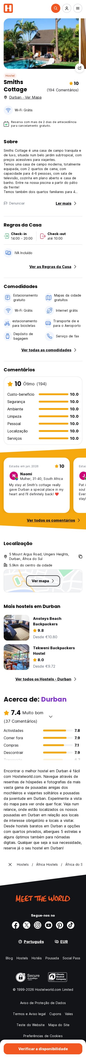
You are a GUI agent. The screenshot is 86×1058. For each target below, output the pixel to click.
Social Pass (71, 958)
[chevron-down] (50, 716)
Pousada (52, 958)
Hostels (22, 958)
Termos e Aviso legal (29, 1014)
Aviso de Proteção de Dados (43, 1003)
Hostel (10, 75)
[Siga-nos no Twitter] (26, 925)
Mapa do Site (58, 1025)
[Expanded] (10, 864)
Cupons (55, 1014)
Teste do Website (31, 1025)
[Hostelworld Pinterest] (59, 925)
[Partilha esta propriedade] (79, 68)
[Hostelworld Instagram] (37, 925)
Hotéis (37, 958)
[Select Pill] (55, 8)
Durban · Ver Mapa (25, 97)
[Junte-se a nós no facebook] (15, 925)
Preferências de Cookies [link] (42, 1036)
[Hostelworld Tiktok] (70, 925)
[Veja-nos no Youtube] (48, 925)
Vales (69, 1014)
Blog (9, 958)
